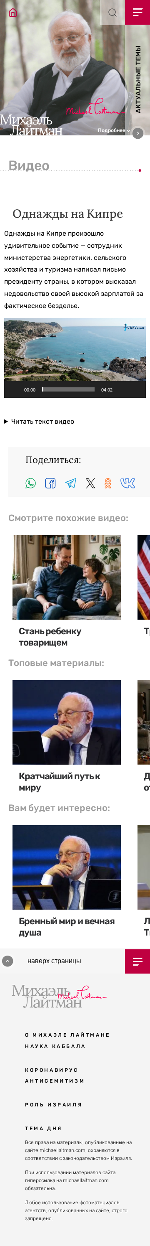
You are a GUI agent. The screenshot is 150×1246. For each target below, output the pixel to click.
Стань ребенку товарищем (50, 637)
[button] (124, 129)
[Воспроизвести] (15, 389)
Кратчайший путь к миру (59, 781)
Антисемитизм (55, 1081)
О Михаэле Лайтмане (67, 1035)
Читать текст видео (42, 421)
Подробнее (112, 130)
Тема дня (43, 1129)
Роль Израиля (53, 1105)
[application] (75, 358)
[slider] (68, 389)
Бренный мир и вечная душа (67, 926)
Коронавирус (52, 1070)
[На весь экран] (135, 389)
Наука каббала (55, 1046)
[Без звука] (122, 389)
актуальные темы (138, 79)
